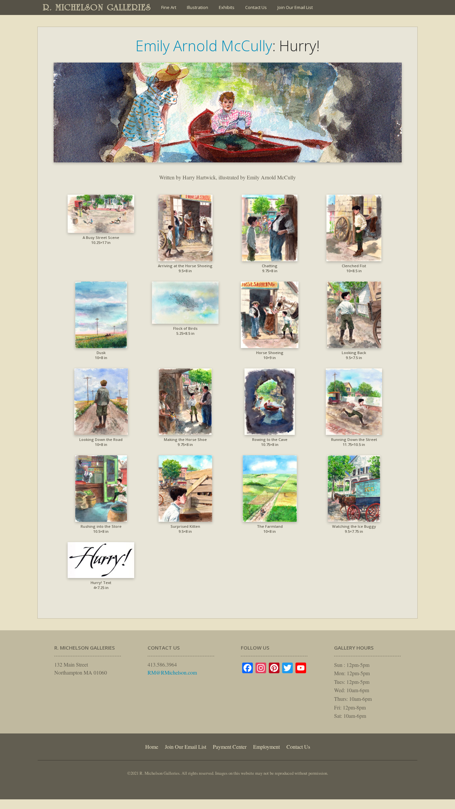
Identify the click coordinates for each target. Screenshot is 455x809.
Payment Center (229, 746)
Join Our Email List (295, 7)
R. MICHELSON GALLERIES (97, 7)
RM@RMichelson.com (172, 672)
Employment (266, 746)
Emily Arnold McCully (204, 46)
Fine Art (168, 7)
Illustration (197, 7)
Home (151, 746)
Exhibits (226, 7)
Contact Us (256, 7)
